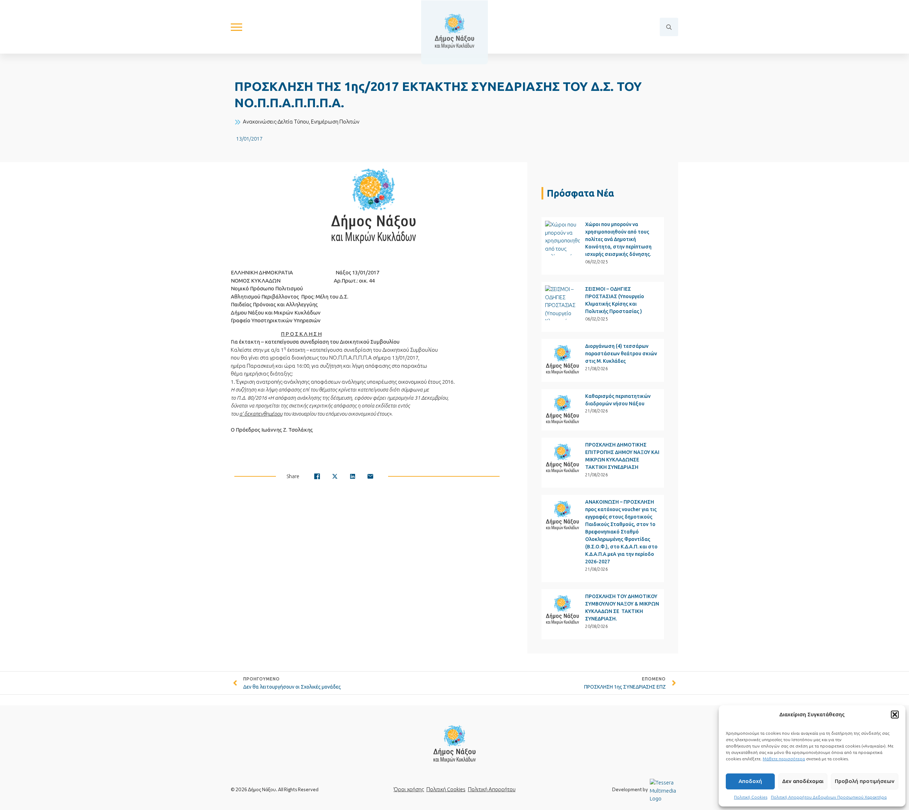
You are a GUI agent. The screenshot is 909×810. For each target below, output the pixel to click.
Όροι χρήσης (409, 789)
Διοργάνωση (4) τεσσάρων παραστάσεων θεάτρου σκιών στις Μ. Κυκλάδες (621, 353)
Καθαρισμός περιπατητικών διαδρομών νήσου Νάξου (618, 399)
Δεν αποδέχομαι (802, 781)
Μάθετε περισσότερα (784, 758)
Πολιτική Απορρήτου (492, 789)
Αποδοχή (750, 781)
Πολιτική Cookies (750, 797)
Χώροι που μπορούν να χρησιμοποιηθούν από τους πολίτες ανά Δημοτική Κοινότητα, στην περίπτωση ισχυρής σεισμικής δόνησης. (618, 239)
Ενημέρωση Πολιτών (335, 122)
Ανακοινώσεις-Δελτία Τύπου (276, 122)
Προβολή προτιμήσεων (864, 781)
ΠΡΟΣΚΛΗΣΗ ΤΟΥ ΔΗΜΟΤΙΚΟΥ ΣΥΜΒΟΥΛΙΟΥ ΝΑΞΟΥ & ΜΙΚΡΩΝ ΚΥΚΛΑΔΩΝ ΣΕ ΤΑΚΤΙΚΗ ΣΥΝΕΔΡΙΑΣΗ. (622, 607)
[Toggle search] (669, 27)
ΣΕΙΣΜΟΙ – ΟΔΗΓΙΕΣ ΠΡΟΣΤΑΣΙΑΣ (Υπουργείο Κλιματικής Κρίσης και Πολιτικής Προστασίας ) (614, 300)
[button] (894, 714)
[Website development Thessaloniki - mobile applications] (664, 790)
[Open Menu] (236, 27)
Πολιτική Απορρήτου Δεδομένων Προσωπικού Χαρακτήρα (829, 797)
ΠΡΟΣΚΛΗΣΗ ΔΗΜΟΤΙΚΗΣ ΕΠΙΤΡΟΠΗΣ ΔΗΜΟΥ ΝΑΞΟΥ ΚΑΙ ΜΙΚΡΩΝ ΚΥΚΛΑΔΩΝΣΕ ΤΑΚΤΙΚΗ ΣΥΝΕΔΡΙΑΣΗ (622, 456)
